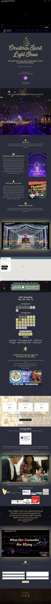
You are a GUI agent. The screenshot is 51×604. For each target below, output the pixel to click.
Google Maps (4, 266)
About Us (18, 30)
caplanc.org (41, 484)
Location (23, 30)
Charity (37, 30)
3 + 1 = (27, 578)
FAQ (41, 30)
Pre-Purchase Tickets (25, 419)
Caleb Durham (34, 602)
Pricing (33, 30)
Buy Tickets (46, 30)
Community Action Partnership (36, 430)
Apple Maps (4, 268)
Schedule (28, 30)
